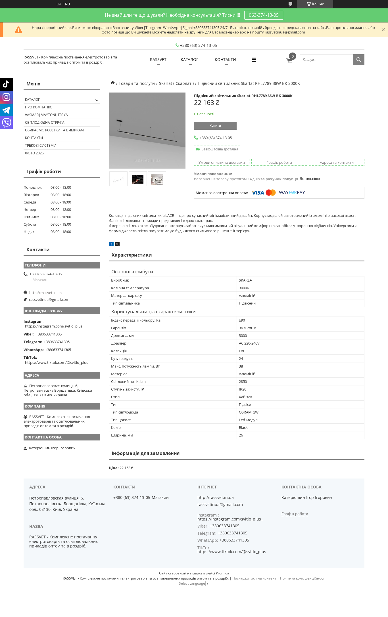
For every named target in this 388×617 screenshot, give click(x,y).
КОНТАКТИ (225, 59)
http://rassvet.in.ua (45, 292)
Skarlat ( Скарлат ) (176, 83)
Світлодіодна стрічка (44, 122)
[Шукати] (358, 59)
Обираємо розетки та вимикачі (54, 130)
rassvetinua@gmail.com (49, 299)
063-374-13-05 (264, 15)
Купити (215, 126)
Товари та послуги (137, 83)
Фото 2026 (34, 153)
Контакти (34, 137)
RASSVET (158, 59)
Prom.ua (222, 573)
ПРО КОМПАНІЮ (39, 107)
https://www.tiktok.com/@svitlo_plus (56, 362)
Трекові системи (40, 145)
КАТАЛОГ (189, 59)
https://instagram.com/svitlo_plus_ (54, 326)
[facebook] (111, 244)
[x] (117, 244)
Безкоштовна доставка (219, 149)
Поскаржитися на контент (254, 578)
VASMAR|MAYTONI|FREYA (46, 114)
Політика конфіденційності (303, 578)
